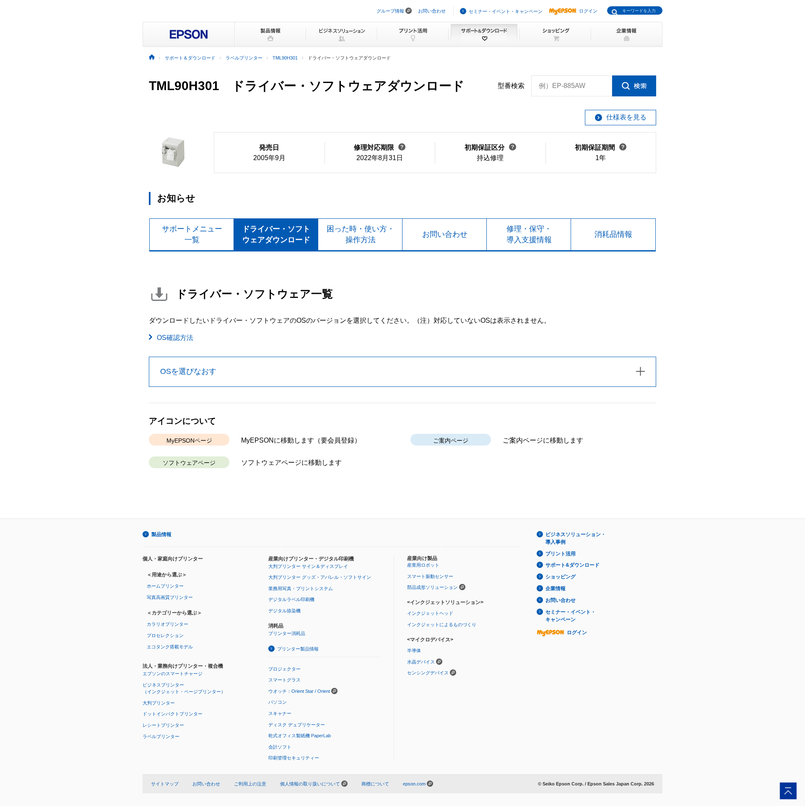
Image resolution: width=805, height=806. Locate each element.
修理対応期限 (379, 147)
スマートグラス (284, 679)
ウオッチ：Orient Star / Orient (299, 691)
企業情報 (555, 588)
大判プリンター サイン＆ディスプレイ (308, 566)
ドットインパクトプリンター (173, 713)
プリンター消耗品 (286, 633)
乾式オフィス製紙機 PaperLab (299, 735)
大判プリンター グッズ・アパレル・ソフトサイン (319, 577)
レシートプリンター (163, 725)
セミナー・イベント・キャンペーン (506, 11)
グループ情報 (390, 10)
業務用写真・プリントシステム (300, 588)
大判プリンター (159, 702)
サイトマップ (165, 783)
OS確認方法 (175, 337)
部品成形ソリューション (432, 587)
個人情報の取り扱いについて (310, 783)
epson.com (414, 783)
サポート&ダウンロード (572, 565)
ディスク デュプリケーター (296, 724)
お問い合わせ (432, 10)
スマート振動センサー (430, 576)
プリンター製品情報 (298, 648)
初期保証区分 (490, 147)
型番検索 (511, 85)
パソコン (277, 702)
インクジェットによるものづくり (441, 624)
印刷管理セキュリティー (293, 757)
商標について (375, 783)
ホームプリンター (165, 585)
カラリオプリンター (167, 624)
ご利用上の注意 (250, 783)
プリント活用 (560, 554)
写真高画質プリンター (170, 597)
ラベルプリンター (161, 736)
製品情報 (161, 534)
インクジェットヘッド (430, 613)
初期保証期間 (600, 147)
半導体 (414, 650)
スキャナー (279, 713)
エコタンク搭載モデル (170, 646)
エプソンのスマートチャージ (173, 673)
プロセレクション (165, 635)
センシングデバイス (428, 672)
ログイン (588, 10)
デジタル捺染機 (284, 610)
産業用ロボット (423, 565)
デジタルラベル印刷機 (291, 599)
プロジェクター (284, 668)
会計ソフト (279, 746)
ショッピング (560, 577)
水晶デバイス (421, 661)
